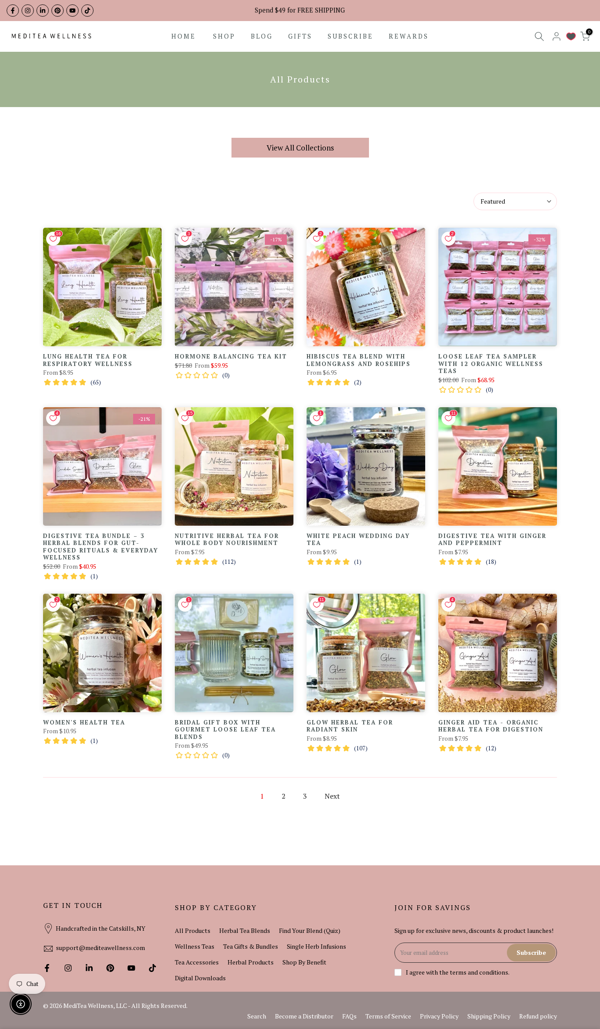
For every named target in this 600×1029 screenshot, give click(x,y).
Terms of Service (388, 1016)
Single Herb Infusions (316, 946)
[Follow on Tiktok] (87, 10)
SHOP (224, 36)
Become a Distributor (304, 1016)
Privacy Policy (439, 1016)
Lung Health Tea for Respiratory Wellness (88, 360)
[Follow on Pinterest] (57, 10)
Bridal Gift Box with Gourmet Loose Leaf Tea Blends (225, 729)
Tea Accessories (197, 962)
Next (332, 796)
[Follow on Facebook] (13, 10)
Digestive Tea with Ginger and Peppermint (492, 539)
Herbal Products (251, 962)
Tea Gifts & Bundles (250, 946)
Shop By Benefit (304, 962)
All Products (192, 930)
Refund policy (538, 1016)
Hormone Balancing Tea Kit (231, 356)
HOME (183, 36)
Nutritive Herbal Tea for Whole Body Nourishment (227, 539)
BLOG (262, 36)
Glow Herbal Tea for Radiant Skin (350, 726)
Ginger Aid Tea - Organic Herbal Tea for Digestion (490, 726)
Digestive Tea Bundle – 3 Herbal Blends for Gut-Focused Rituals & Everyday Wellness (100, 547)
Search (256, 1016)
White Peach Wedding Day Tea (358, 539)
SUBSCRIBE (350, 36)
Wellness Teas (194, 946)
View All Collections (300, 148)
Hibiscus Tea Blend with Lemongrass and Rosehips (359, 360)
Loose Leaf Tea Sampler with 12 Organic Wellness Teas (490, 363)
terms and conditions (479, 972)
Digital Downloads (200, 978)
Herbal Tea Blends (244, 930)
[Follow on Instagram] (28, 10)
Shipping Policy (488, 1016)
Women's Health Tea (84, 722)
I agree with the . (458, 972)
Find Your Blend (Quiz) (309, 930)
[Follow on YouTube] (72, 10)
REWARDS (409, 36)
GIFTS (300, 36)
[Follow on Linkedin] (42, 10)
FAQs (349, 1016)
